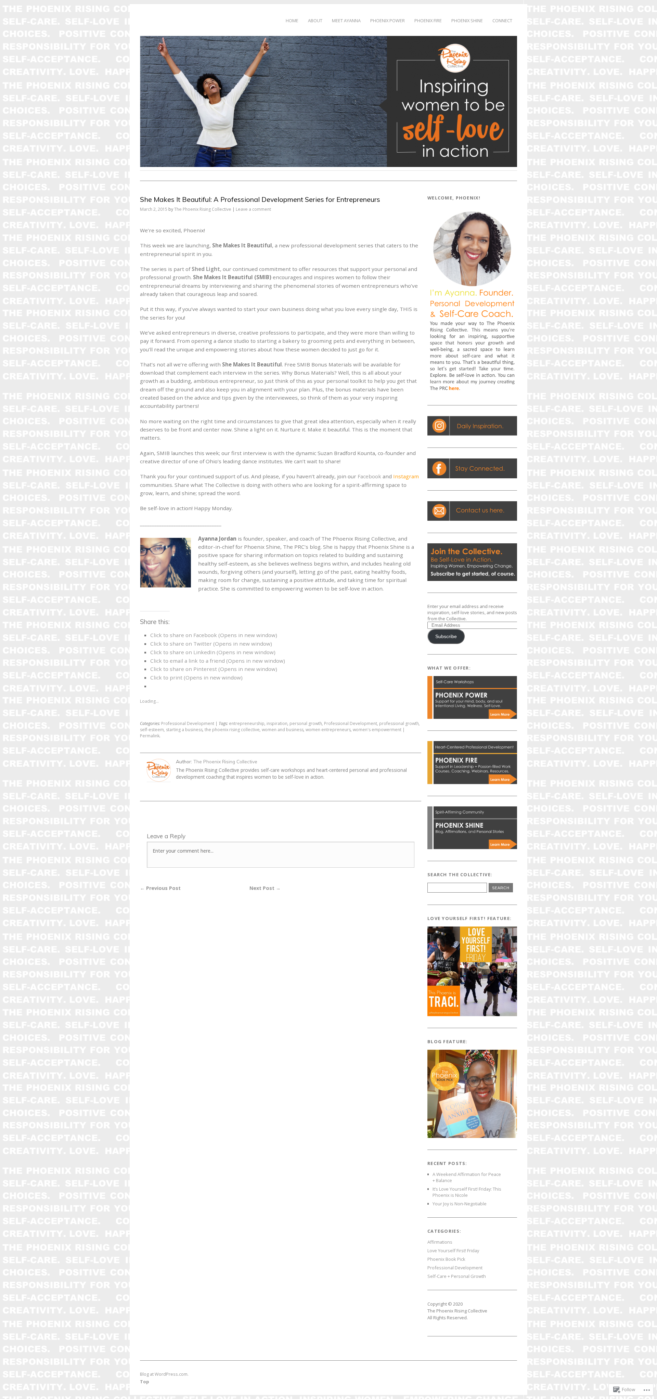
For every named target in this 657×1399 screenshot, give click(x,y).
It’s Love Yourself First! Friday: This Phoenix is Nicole (467, 1192)
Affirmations (439, 1242)
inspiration (277, 723)
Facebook (369, 476)
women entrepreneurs (328, 730)
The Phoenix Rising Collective (202, 209)
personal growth (305, 723)
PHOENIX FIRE (428, 20)
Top (144, 1381)
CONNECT (502, 20)
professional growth (399, 723)
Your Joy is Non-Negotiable (460, 1204)
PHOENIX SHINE (467, 20)
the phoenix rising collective (232, 730)
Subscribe (446, 636)
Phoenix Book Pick (446, 1259)
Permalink (149, 736)
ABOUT (315, 20)
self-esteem (152, 730)
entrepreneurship (247, 723)
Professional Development (187, 723)
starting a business (184, 730)
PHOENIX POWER (387, 20)
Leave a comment (253, 209)
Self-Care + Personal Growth (456, 1276)
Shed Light (206, 268)
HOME (292, 20)
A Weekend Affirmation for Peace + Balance (467, 1177)
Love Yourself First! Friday (453, 1250)
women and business (283, 730)
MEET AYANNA (346, 20)
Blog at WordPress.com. (164, 1374)
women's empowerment (377, 730)
